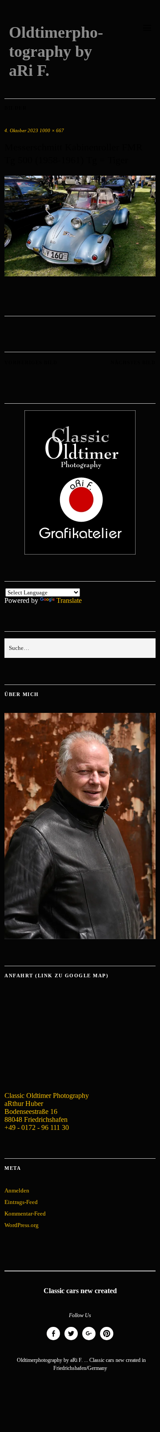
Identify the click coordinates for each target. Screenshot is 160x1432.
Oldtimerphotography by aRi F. (56, 51)
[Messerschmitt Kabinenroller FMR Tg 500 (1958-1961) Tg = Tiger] (80, 274)
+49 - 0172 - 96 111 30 (36, 1127)
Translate (69, 600)
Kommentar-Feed (25, 1213)
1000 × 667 (52, 130)
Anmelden (16, 1190)
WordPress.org (21, 1225)
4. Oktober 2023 (21, 130)
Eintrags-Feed (21, 1202)
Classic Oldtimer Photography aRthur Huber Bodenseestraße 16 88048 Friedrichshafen (46, 1107)
